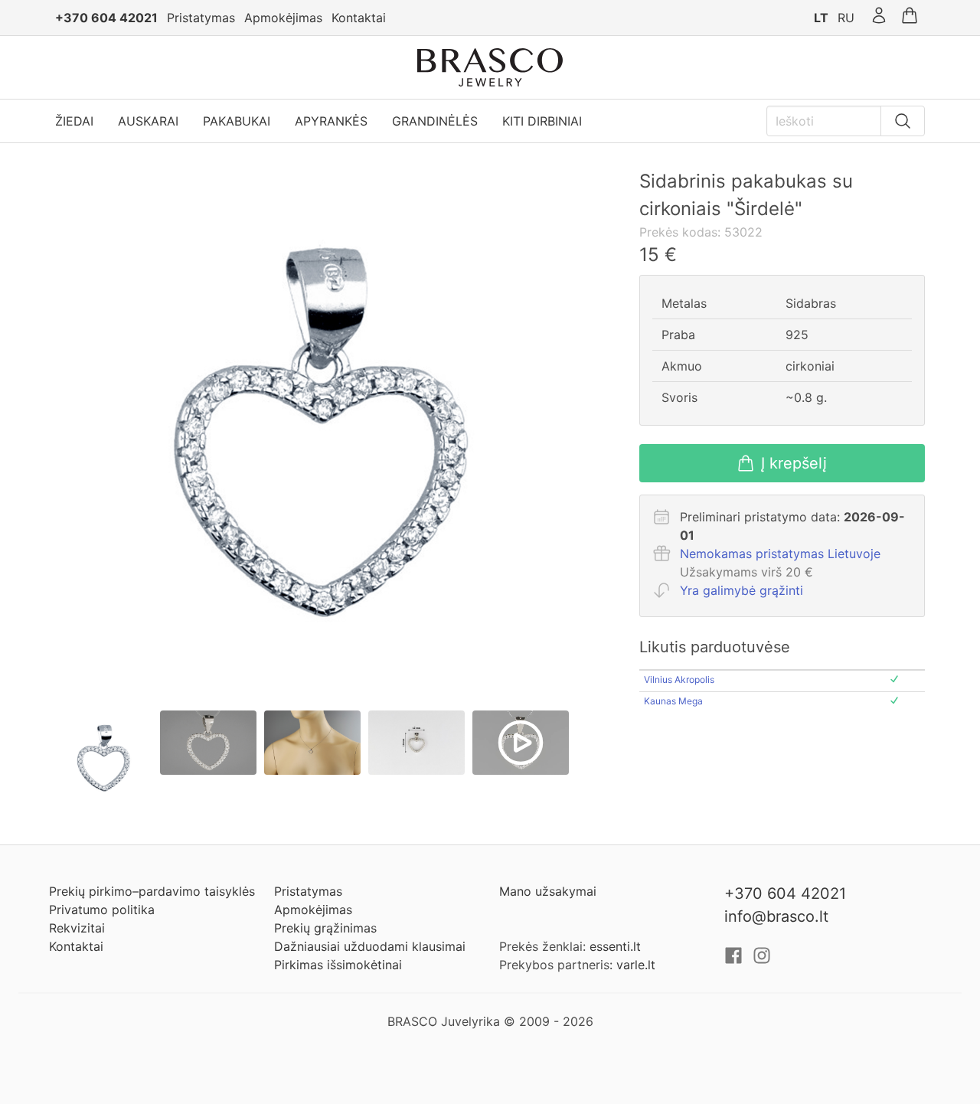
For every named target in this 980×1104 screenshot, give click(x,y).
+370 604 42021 (106, 17)
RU (846, 17)
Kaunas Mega (673, 701)
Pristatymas (201, 17)
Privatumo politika (102, 909)
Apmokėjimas (283, 17)
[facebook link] (735, 960)
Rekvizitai (77, 928)
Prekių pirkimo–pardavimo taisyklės (152, 891)
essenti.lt (615, 946)
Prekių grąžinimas (325, 928)
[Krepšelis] (909, 17)
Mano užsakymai (547, 891)
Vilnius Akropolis (679, 679)
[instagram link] (762, 960)
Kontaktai (359, 17)
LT (821, 17)
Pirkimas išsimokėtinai (338, 964)
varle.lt (635, 964)
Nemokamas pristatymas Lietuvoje (780, 553)
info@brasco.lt (776, 916)
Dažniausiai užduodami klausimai (370, 946)
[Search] (902, 121)
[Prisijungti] (879, 17)
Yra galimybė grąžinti (741, 590)
